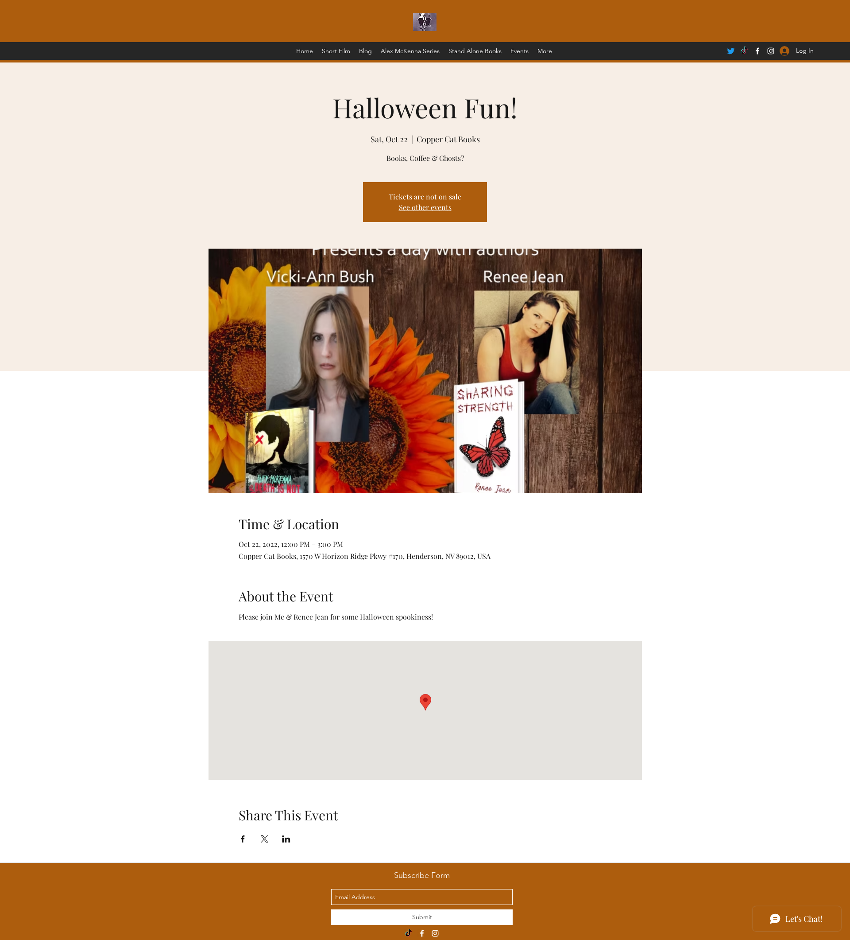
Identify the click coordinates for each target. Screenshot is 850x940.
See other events (425, 207)
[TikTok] (744, 51)
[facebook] (757, 51)
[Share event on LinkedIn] (286, 838)
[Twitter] (730, 51)
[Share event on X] (264, 838)
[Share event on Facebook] (243, 838)
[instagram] (435, 933)
